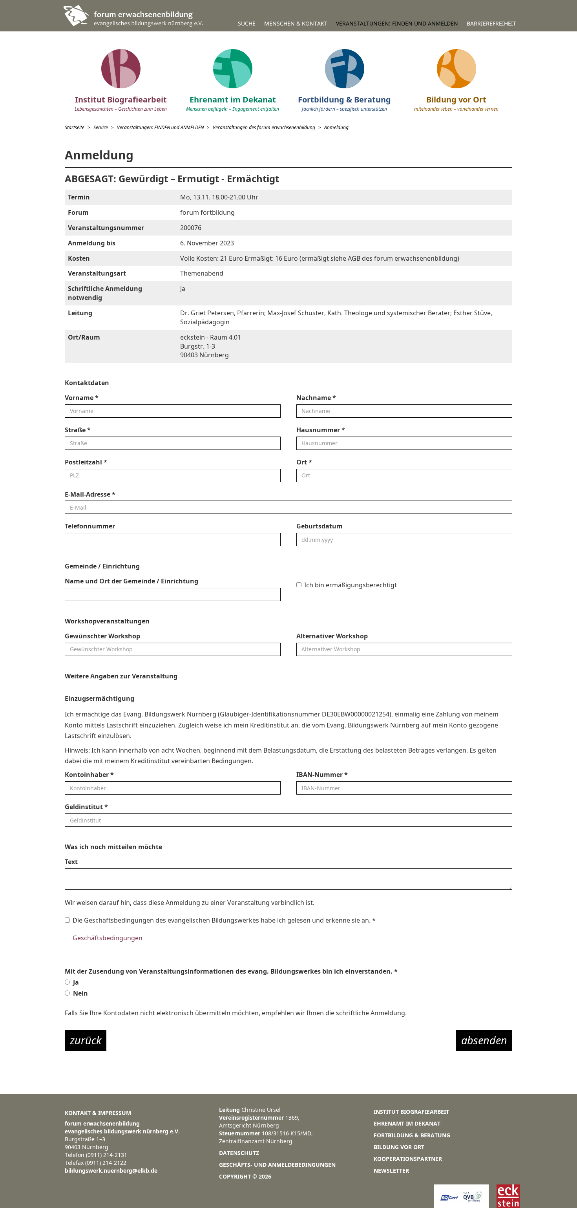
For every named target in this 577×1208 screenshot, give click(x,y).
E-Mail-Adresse (90, 494)
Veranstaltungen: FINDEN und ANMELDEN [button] (397, 23)
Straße (78, 430)
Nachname (316, 397)
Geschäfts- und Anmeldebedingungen (277, 1164)
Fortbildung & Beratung (412, 1135)
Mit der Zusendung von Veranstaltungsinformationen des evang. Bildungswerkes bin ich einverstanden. (231, 971)
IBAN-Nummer (322, 774)
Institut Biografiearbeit (411, 1111)
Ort (304, 462)
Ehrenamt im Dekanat (407, 1123)
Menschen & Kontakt (295, 23)
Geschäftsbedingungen (107, 938)
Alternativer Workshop (332, 636)
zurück (85, 1040)
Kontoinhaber (89, 774)
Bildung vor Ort (399, 1147)
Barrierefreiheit (491, 23)
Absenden (484, 1040)
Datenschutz (239, 1153)
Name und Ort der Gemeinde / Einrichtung (131, 581)
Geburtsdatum (319, 526)
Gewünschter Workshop (102, 636)
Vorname (82, 397)
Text (71, 861)
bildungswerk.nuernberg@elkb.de (111, 1170)
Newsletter (391, 1170)
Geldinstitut (86, 806)
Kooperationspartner (408, 1158)
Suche (247, 23)
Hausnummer (320, 430)
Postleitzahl (86, 462)
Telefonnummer (90, 526)
